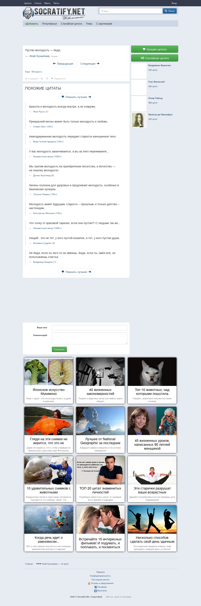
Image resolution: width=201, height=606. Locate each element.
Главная (29, 563)
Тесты (56, 3)
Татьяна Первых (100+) (45, 194)
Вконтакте (102, 590)
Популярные (49, 23)
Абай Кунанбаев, (43, 56)
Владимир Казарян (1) (44, 261)
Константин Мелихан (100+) (47, 213)
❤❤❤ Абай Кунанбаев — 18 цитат (52, 563)
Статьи (38, 3)
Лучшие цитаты (156, 49)
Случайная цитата (71, 23)
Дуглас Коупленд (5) (43, 175)
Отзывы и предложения (102, 583)
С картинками (104, 23)
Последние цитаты (100, 579)
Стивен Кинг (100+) (43, 126)
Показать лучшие (76, 97)
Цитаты (27, 3)
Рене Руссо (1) (40, 111)
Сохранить (59, 349)
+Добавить (31, 23)
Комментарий (40, 335)
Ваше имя (42, 327)
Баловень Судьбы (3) (44, 243)
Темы (89, 23)
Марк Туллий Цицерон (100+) (48, 141)
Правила (100, 571)
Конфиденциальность (100, 575)
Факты (47, 3)
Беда (27, 71)
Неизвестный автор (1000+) (47, 156)
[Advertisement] (100, 36)
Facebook (102, 586)
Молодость (37, 71)
